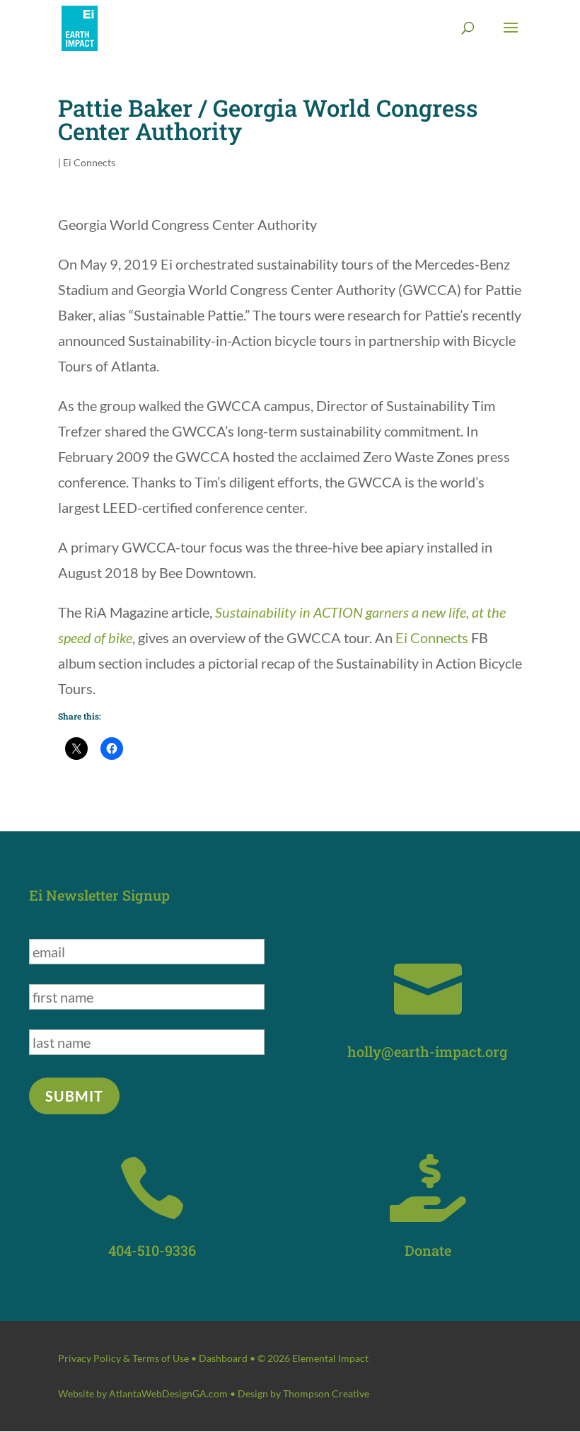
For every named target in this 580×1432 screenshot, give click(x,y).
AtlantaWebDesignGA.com (168, 1393)
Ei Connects (89, 162)
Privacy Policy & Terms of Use (123, 1358)
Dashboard (223, 1358)
